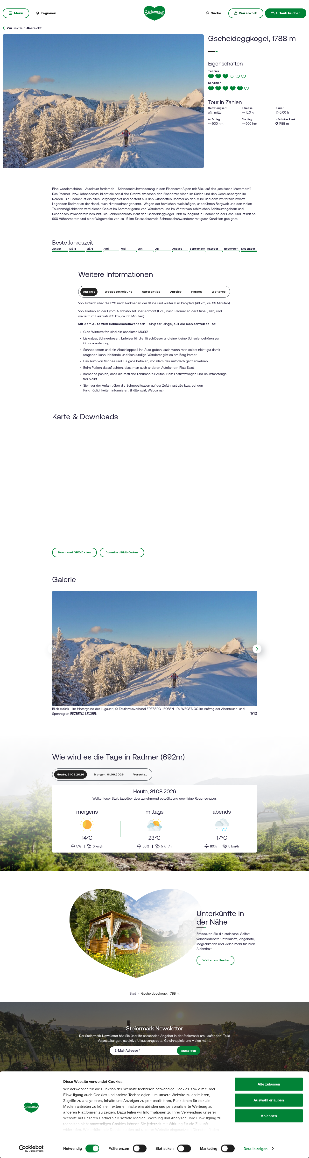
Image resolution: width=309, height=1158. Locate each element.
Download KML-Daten (121, 552)
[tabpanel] (154, 819)
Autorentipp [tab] (151, 291)
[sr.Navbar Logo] (154, 13)
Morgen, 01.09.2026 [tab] (109, 774)
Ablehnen (269, 1116)
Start (132, 993)
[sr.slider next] (257, 649)
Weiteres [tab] (218, 291)
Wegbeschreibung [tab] (118, 291)
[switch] (140, 1148)
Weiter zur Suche (216, 960)
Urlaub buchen (288, 13)
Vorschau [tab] (140, 774)
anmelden (188, 1050)
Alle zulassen (269, 1084)
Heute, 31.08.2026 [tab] (70, 774)
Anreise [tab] (176, 291)
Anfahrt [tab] (89, 291)
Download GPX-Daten (74, 552)
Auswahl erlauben (268, 1100)
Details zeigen (255, 1148)
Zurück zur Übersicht (24, 28)
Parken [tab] (196, 291)
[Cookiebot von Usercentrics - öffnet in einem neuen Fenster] (31, 1148)
